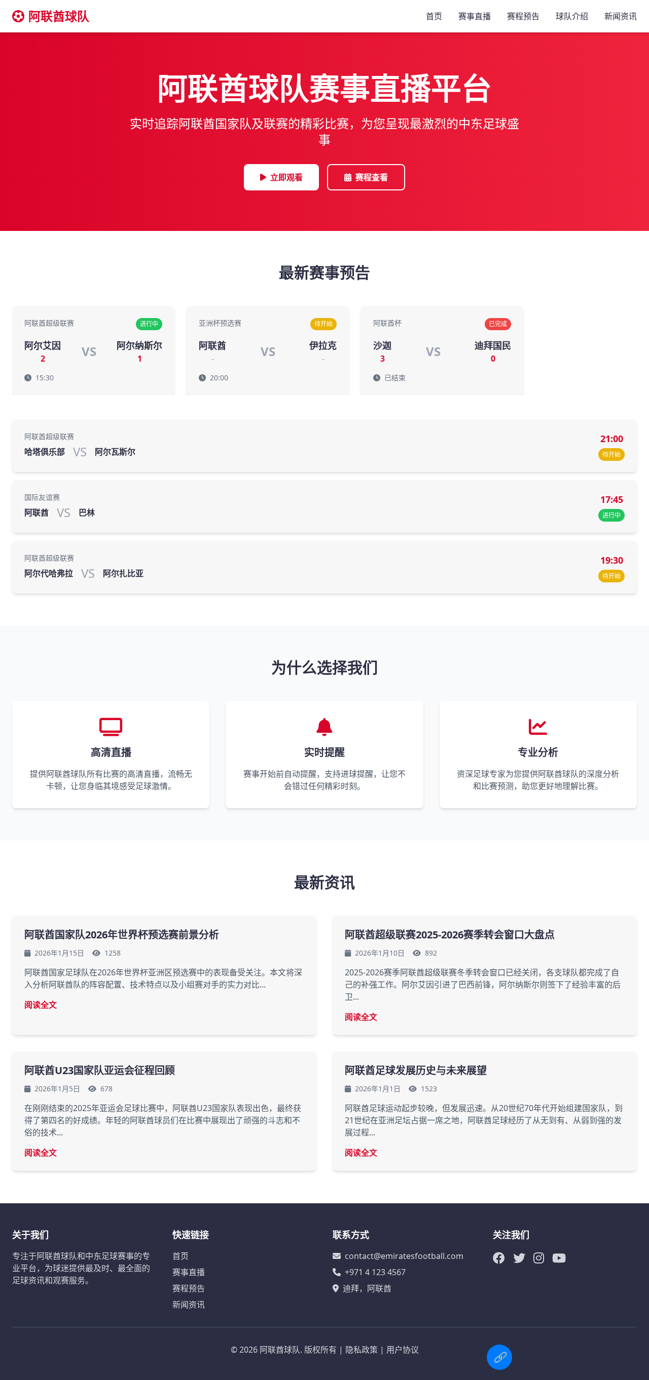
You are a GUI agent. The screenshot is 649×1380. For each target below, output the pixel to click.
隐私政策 (361, 1349)
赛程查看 (371, 177)
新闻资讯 (620, 16)
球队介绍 (572, 16)
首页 (434, 16)
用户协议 (402, 1349)
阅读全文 (40, 1004)
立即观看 (286, 177)
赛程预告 (523, 16)
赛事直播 (474, 16)
